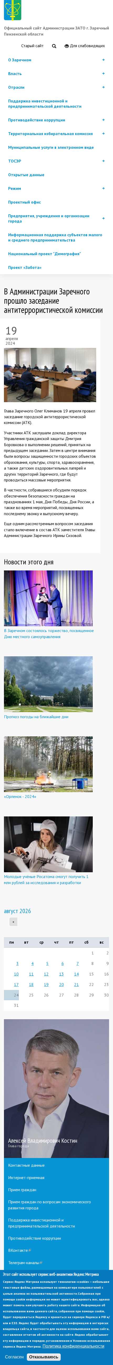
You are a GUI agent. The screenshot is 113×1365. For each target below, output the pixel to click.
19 (46, 984)
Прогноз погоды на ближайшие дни (36, 716)
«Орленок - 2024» (20, 796)
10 (16, 974)
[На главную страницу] (13, 11)
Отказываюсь (43, 1357)
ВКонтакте (19, 1250)
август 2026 (17, 911)
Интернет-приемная (26, 1177)
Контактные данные (26, 1165)
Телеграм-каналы (25, 1262)
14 (76, 974)
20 (61, 984)
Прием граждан (22, 1189)
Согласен (14, 1357)
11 (31, 974)
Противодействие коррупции (34, 1238)
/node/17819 (56, 1088)
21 (76, 984)
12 (46, 974)
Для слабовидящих (87, 45)
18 (31, 984)
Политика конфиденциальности (73, 1346)
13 (61, 974)
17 (16, 984)
